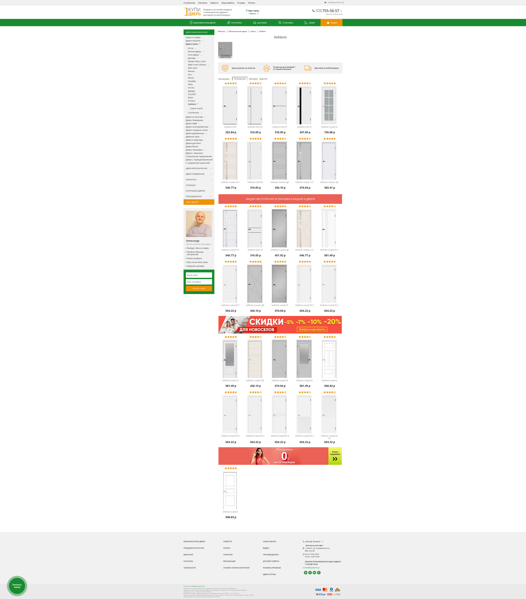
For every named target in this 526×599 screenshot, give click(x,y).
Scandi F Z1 (230, 250)
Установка (287, 23)
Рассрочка (236, 23)
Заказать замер (199, 288)
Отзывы (241, 3)
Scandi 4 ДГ (280, 250)
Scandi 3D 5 (255, 436)
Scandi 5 (230, 512)
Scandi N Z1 (230, 182)
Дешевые (253, 78)
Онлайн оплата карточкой (236, 568)
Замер (311, 23)
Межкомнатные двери (204, 23)
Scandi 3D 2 (329, 305)
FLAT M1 (255, 127)
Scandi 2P (280, 305)
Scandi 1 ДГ (329, 182)
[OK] (317, 572)
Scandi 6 (329, 380)
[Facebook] (309, 572)
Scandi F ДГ (255, 380)
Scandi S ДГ (255, 305)
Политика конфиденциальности (194, 586)
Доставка (262, 23)
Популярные (240, 78)
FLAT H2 (255, 250)
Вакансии (188, 554)
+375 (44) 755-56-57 (313, 541)
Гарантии (228, 554)
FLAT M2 (255, 182)
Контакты (202, 3)
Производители (271, 554)
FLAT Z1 (304, 127)
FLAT (230, 127)
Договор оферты (271, 561)
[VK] (304, 572)
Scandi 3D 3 (304, 305)
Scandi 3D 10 (329, 437)
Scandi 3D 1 (329, 250)
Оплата (251, 3)
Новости (214, 3)
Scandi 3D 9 (304, 436)
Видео (266, 548)
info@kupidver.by (334, 2)
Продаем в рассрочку (194, 548)
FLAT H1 (279, 127)
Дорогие (264, 78)
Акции (333, 23)
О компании (189, 3)
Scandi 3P (280, 380)
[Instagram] (313, 572)
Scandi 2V (230, 380)
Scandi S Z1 (304, 250)
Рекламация (229, 561)
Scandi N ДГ (280, 182)
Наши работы (227, 3)
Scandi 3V (304, 380)
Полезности (190, 568)
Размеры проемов (272, 568)
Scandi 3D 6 (230, 436)
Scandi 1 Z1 (304, 182)
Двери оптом (269, 574)
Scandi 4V (329, 127)
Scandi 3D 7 (230, 305)
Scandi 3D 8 (280, 436)
